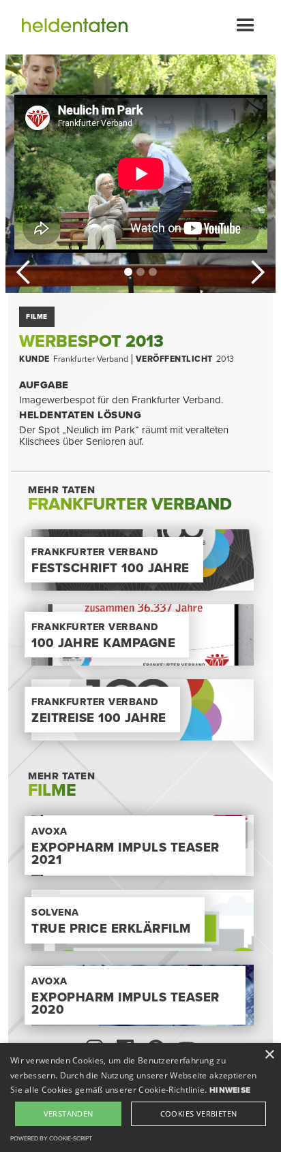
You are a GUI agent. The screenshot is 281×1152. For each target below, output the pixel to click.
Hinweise (229, 1090)
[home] (68, 27)
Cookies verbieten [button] (198, 1113)
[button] (245, 27)
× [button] (269, 1055)
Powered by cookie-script (51, 1138)
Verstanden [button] (68, 1113)
